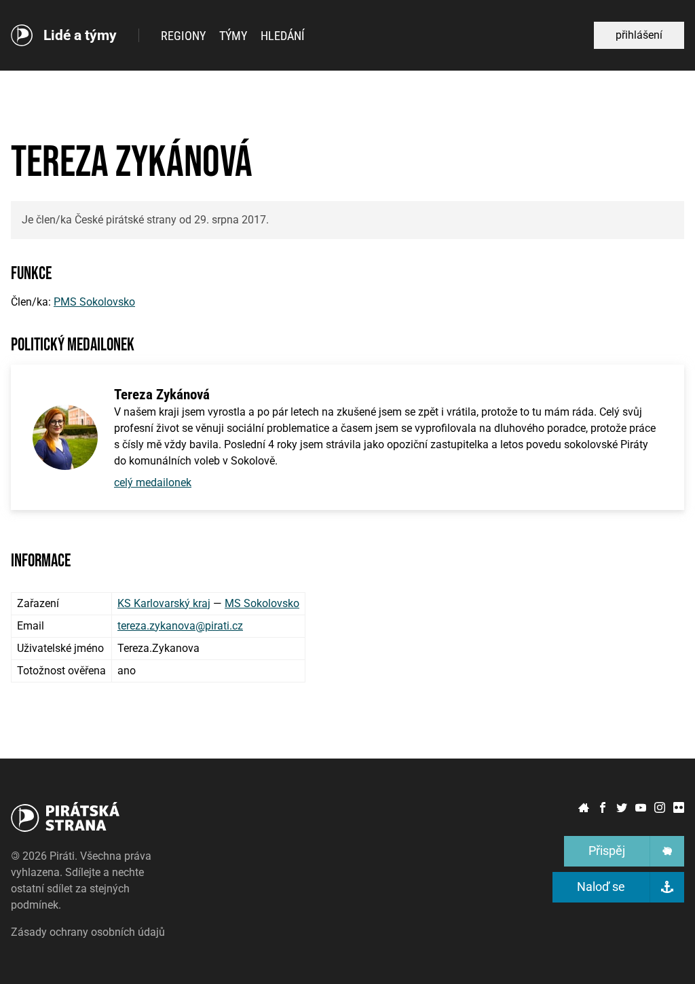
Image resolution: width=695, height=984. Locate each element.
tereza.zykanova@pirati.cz (180, 625)
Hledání (283, 36)
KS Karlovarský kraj (163, 603)
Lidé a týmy (80, 36)
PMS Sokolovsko (94, 301)
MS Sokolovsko (262, 603)
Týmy (233, 36)
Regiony (183, 36)
